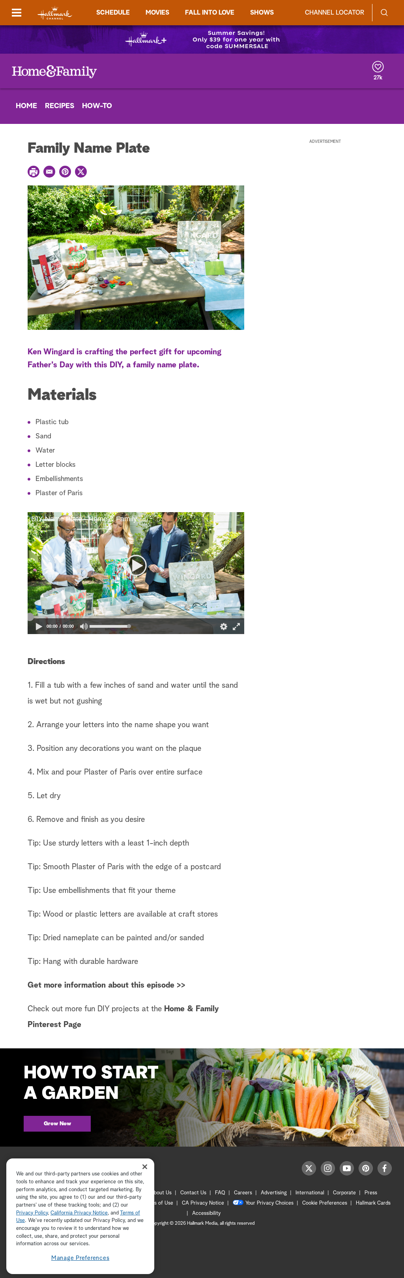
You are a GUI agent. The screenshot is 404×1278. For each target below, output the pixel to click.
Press (371, 1193)
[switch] (84, 626)
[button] (81, 573)
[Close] (144, 1166)
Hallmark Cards (373, 1203)
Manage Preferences (80, 1258)
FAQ (220, 1193)
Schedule (113, 12)
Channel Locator (334, 12)
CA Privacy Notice (203, 1203)
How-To (97, 106)
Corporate (344, 1193)
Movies (157, 12)
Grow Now (57, 1123)
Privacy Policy (32, 1213)
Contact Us (193, 1193)
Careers (243, 1193)
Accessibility (206, 1213)
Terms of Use (158, 1203)
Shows (262, 12)
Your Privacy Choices (269, 1203)
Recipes (59, 106)
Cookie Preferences (324, 1203)
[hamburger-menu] (16, 12)
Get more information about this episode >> (106, 985)
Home (26, 106)
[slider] (136, 617)
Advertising (274, 1193)
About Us (161, 1193)
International (310, 1193)
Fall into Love (209, 12)
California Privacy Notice (79, 1213)
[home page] (55, 13)
